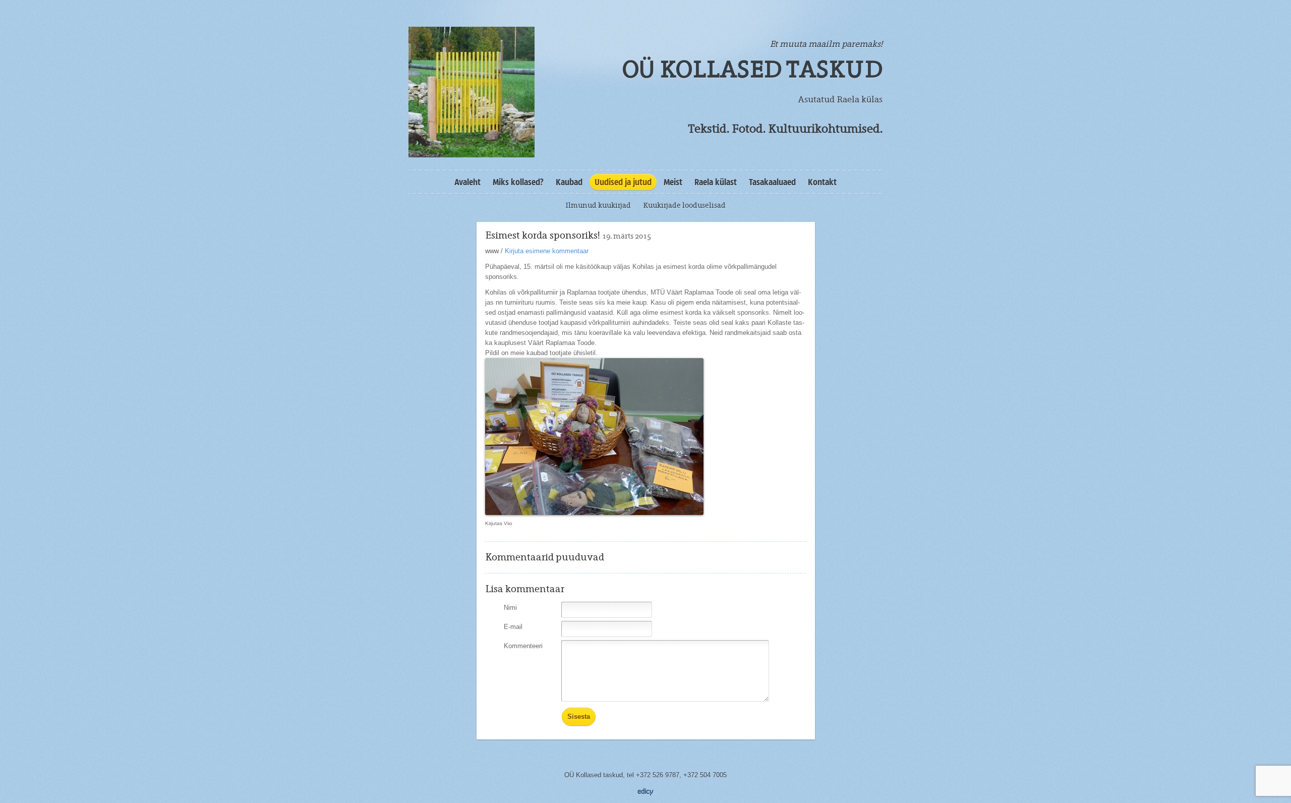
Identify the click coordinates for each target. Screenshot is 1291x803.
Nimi (510, 607)
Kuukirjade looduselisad (684, 205)
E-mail (513, 626)
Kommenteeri (523, 646)
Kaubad (569, 182)
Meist (673, 182)
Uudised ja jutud (623, 182)
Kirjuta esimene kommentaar (547, 251)
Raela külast (715, 182)
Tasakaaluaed (772, 182)
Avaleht (467, 182)
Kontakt (822, 182)
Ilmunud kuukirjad (598, 205)
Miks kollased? (518, 182)
